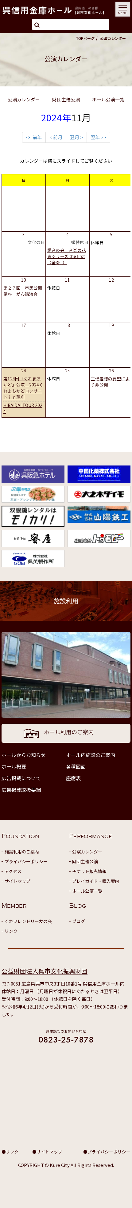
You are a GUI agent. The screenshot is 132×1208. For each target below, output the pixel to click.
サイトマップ (17, 881)
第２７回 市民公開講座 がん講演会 (22, 291)
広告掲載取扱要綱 (21, 789)
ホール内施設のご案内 (90, 754)
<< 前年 (34, 137)
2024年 (56, 117)
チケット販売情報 (89, 871)
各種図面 (76, 766)
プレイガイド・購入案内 (95, 881)
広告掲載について (21, 778)
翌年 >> (98, 137)
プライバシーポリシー (26, 861)
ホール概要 (14, 766)
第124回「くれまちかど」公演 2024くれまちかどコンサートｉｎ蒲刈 (23, 387)
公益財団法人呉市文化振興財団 (44, 971)
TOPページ (85, 38)
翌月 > (76, 137)
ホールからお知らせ (24, 754)
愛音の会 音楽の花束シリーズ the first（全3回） (66, 256)
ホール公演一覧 (108, 99)
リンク (11, 931)
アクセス (13, 871)
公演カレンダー (24, 99)
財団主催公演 (66, 99)
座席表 (73, 778)
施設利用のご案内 (22, 852)
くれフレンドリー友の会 (28, 921)
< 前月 (55, 137)
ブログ (78, 921)
